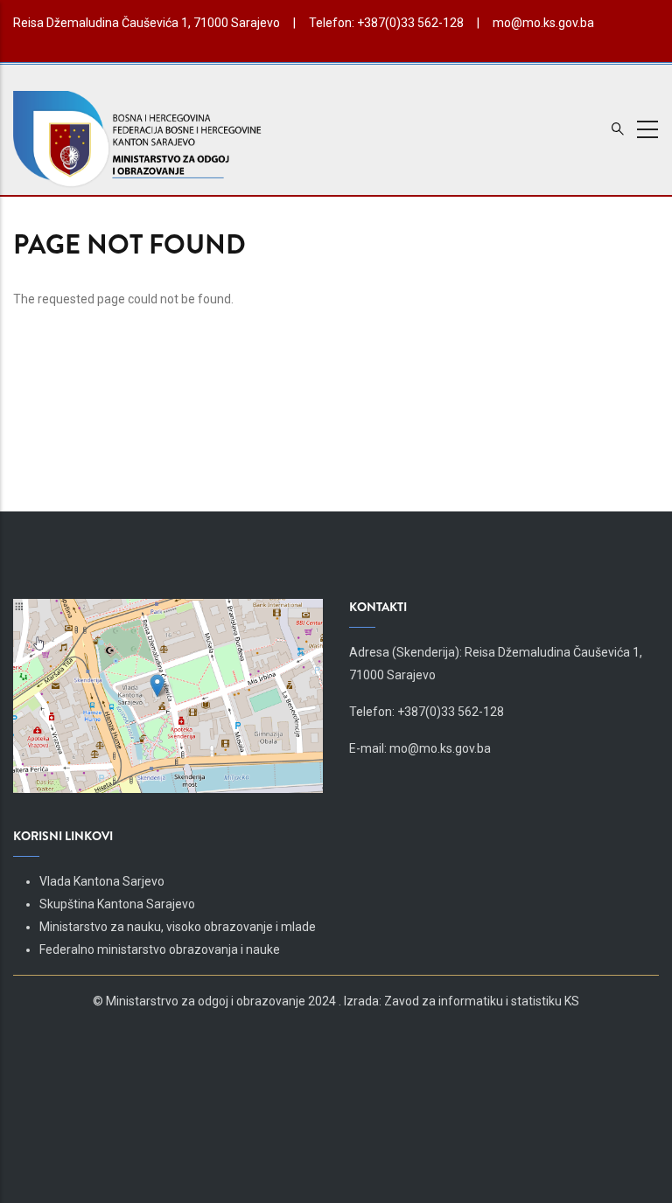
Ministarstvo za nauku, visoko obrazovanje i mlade (177, 927)
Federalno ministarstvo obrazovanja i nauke (159, 949)
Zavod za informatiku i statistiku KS (481, 1001)
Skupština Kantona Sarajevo (117, 904)
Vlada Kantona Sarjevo (101, 881)
